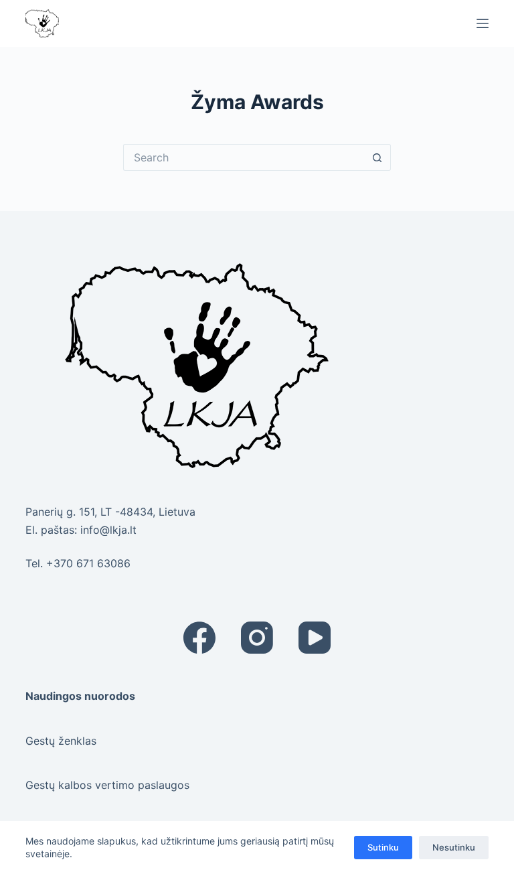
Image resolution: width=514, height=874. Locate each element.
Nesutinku (453, 847)
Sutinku (383, 847)
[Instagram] (257, 638)
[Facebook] (199, 638)
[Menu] (483, 23)
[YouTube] (314, 638)
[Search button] (377, 157)
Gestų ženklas (60, 740)
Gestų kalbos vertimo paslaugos (107, 785)
